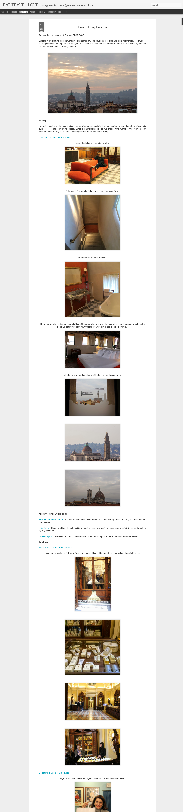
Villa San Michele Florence (51, 519)
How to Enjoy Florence (92, 27)
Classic (4, 11)
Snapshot (51, 11)
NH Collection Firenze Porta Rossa (54, 137)
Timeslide (62, 11)
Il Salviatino (44, 527)
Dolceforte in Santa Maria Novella (54, 772)
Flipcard (13, 11)
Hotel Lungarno (46, 536)
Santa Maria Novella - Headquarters (55, 547)
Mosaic (33, 11)
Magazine (23, 11)
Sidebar (41, 11)
